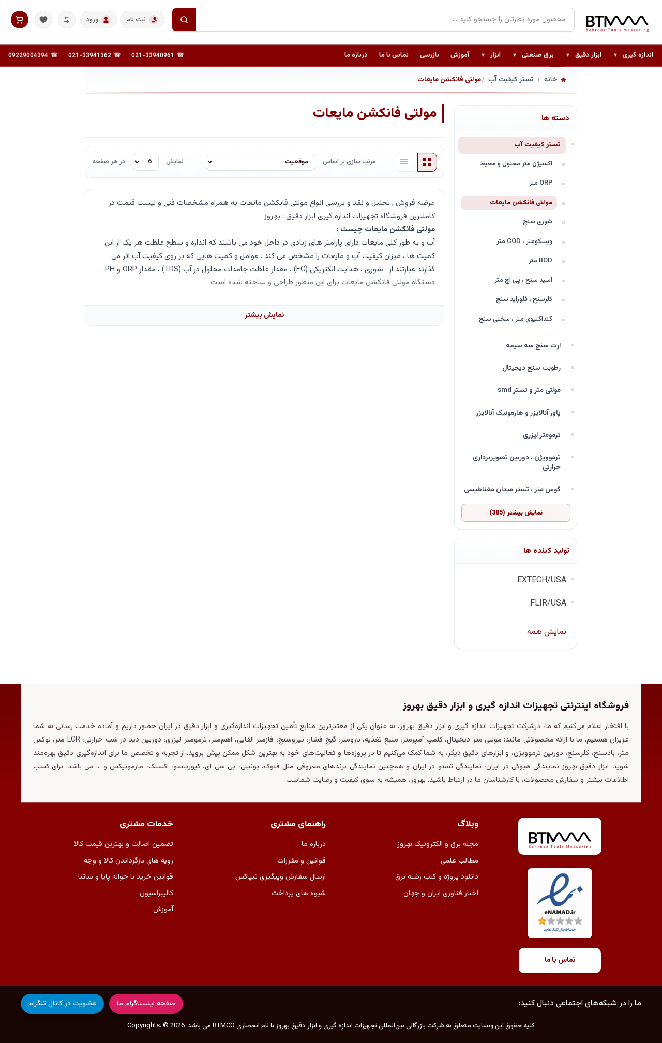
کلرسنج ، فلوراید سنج (524, 299)
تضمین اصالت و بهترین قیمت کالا (123, 844)
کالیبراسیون (156, 893)
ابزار (490, 56)
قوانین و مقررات (301, 861)
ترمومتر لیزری (542, 435)
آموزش (459, 55)
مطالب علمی (459, 861)
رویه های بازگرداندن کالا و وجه (128, 861)
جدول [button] (427, 162)
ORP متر (540, 183)
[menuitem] (633, 56)
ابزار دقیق (583, 56)
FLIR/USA (548, 603)
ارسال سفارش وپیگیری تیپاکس (280, 877)
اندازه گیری (633, 56)
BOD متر (540, 260)
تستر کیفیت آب (537, 144)
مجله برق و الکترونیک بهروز (437, 844)
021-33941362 (89, 56)
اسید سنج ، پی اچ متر (523, 280)
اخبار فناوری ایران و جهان (440, 893)
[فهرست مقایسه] (67, 19)
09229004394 (28, 56)
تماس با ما (394, 55)
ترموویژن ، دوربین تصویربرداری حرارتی (517, 462)
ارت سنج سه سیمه (533, 345)
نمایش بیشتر (264, 315)
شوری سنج (537, 222)
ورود (92, 19)
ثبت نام (136, 19)
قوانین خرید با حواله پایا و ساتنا (125, 877)
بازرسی (429, 55)
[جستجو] (184, 19)
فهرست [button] (404, 162)
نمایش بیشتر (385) (516, 513)
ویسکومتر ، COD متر (524, 241)
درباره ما (356, 55)
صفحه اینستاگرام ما (146, 1003)
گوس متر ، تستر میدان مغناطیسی (512, 489)
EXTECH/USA (541, 580)
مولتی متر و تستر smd (529, 390)
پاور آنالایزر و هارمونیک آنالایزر (518, 412)
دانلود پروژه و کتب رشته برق (436, 877)
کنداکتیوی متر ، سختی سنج (515, 319)
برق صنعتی (533, 56)
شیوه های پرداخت (299, 893)
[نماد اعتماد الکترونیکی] (560, 903)
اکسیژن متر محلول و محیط (516, 164)
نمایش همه (546, 632)
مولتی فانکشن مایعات (521, 203)
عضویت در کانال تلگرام (62, 1003)
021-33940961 (152, 56)
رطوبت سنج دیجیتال (531, 367)
